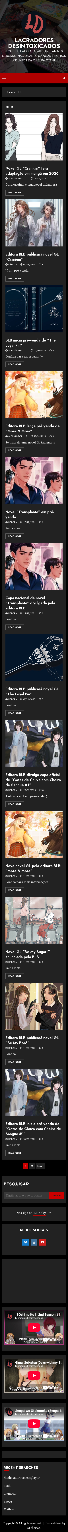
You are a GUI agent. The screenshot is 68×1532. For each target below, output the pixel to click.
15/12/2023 (29, 613)
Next (40, 1166)
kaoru (8, 1501)
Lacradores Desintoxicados (34, 43)
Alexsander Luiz (17, 178)
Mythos (9, 1509)
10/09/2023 (29, 1139)
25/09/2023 (29, 790)
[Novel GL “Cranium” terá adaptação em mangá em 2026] (34, 136)
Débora (12, 264)
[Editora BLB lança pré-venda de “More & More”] (34, 394)
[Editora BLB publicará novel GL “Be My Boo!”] (34, 1006)
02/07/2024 (40, 350)
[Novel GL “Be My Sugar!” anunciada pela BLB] (34, 920)
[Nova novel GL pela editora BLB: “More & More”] (34, 834)
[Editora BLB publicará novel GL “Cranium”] (34, 222)
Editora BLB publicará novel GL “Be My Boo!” (32, 1040)
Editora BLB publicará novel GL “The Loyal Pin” (32, 691)
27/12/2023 (29, 522)
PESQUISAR (16, 1184)
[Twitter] (25, 1242)
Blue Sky (40, 1213)
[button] (4, 78)
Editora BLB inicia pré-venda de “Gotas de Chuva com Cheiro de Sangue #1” (33, 1129)
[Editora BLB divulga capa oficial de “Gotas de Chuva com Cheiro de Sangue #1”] (34, 743)
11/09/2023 (29, 876)
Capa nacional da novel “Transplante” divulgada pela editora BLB (30, 603)
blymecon (10, 1493)
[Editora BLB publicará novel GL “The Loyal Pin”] (34, 657)
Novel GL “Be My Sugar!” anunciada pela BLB (27, 954)
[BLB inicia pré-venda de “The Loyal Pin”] (34, 308)
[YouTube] (42, 1242)
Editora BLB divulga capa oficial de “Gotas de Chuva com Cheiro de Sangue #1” (33, 780)
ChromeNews (53, 1523)
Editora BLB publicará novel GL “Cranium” (32, 257)
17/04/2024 (40, 436)
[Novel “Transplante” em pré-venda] (34, 480)
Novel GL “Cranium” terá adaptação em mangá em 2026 (32, 171)
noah (7, 1486)
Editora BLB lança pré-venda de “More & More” (32, 428)
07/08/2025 (29, 264)
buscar (57, 1195)
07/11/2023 (29, 699)
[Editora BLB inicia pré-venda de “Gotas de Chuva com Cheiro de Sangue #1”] (34, 1092)
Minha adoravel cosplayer (22, 1478)
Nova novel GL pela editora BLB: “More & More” (33, 868)
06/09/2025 (40, 178)
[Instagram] (34, 1242)
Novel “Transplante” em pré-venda (29, 514)
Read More (14, 192)
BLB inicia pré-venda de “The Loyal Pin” (30, 343)
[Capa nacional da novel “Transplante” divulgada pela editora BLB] (34, 566)
